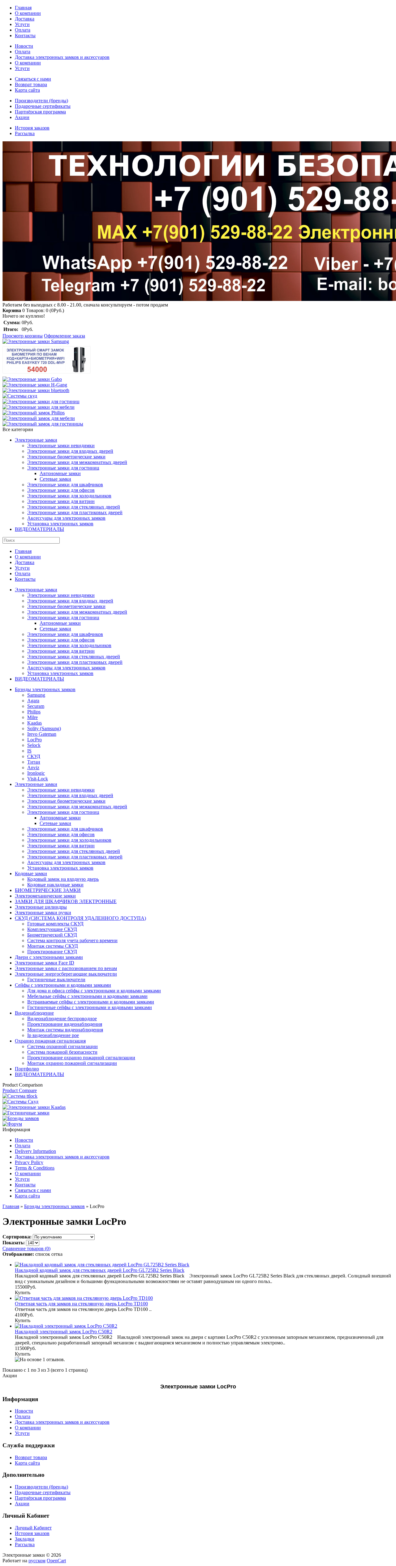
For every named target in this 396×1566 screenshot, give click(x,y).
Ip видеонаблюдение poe (53, 1035)
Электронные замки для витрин (61, 501)
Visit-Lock (37, 778)
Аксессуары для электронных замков (66, 518)
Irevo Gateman (41, 734)
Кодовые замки (31, 873)
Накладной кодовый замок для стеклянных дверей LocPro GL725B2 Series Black (99, 1270)
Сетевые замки (55, 479)
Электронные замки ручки (43, 912)
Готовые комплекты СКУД (55, 923)
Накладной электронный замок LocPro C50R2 (63, 1331)
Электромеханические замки (45, 895)
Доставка (24, 18)
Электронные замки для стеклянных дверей (73, 507)
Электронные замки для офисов (61, 490)
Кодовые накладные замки (55, 884)
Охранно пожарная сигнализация (50, 1040)
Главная (23, 7)
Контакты (25, 35)
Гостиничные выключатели (56, 979)
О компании (28, 13)
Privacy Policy (29, 1162)
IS (29, 750)
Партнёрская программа (40, 111)
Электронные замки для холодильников (69, 495)
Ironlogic (36, 773)
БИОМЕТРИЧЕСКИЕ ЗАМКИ (48, 890)
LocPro (34, 739)
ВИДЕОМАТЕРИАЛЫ (39, 529)
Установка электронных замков (60, 523)
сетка (56, 1254)
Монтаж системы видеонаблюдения (65, 1029)
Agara (33, 700)
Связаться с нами (33, 79)
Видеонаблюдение (34, 1013)
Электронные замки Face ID (44, 962)
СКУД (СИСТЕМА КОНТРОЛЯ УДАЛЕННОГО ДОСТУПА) (80, 918)
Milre (32, 717)
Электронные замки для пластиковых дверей (75, 512)
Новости (24, 46)
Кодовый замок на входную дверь (63, 879)
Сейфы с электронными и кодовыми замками (63, 985)
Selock (34, 745)
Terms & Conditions (34, 1168)
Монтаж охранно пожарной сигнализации (72, 1063)
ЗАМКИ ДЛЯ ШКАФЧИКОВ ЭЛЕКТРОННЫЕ (66, 901)
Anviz (33, 767)
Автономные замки (60, 473)
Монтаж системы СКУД (52, 946)
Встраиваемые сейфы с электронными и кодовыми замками (90, 1001)
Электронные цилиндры (41, 907)
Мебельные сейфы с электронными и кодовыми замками (87, 996)
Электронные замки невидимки (61, 445)
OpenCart (56, 1560)
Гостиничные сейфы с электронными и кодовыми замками (89, 1007)
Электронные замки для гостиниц (63, 467)
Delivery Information (35, 1151)
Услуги (22, 24)
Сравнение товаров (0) (26, 1248)
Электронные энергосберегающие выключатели (66, 974)
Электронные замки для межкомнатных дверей (77, 462)
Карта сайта (27, 90)
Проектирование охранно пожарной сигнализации (81, 1057)
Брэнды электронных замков (45, 689)
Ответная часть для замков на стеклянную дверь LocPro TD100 (81, 1303)
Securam (35, 706)
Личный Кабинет (33, 1527)
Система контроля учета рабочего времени (72, 940)
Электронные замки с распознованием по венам (66, 968)
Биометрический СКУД (52, 934)
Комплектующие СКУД (52, 929)
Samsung (36, 695)
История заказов (32, 127)
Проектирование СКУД (52, 951)
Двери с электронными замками (49, 957)
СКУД (33, 756)
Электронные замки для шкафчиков (65, 484)
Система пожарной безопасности (62, 1052)
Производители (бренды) (41, 100)
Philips (34, 711)
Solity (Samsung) (44, 728)
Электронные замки (36, 440)
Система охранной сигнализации (62, 1046)
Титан (33, 762)
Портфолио (27, 1068)
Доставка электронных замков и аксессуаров (62, 57)
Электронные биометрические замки (66, 456)
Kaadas (34, 723)
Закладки (24, 1539)
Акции (22, 117)
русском (36, 1560)
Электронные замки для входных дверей (70, 451)
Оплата (22, 30)
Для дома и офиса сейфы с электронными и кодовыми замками (94, 990)
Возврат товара (31, 84)
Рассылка (25, 133)
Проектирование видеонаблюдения (64, 1024)
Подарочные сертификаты (43, 106)
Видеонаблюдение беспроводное (62, 1018)
